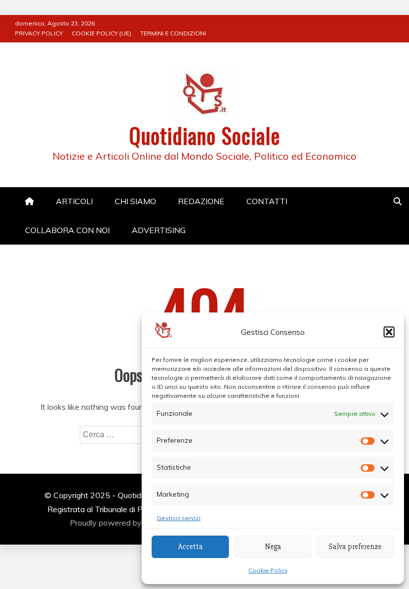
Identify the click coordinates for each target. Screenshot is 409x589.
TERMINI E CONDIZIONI (173, 33)
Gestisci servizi (179, 518)
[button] (389, 332)
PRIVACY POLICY (39, 33)
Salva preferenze (355, 546)
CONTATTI (266, 201)
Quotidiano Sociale (204, 135)
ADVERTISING (159, 230)
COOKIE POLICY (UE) (101, 33)
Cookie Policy (267, 570)
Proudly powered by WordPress (128, 523)
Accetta (190, 546)
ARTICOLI (74, 201)
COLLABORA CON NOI (67, 230)
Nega (273, 546)
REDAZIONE (201, 201)
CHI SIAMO (135, 201)
